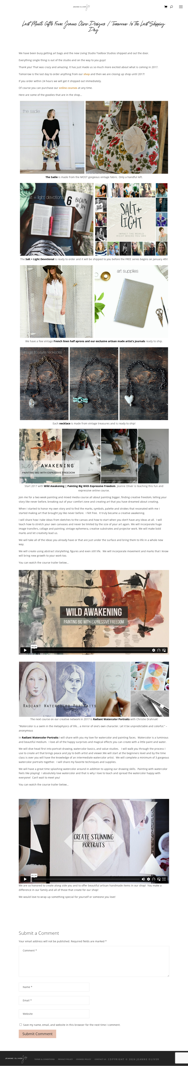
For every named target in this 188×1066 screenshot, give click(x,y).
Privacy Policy (65, 1059)
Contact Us (100, 1059)
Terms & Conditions (44, 1059)
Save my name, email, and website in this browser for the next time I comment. (71, 1025)
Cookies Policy (83, 1059)
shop (87, 74)
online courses (68, 88)
